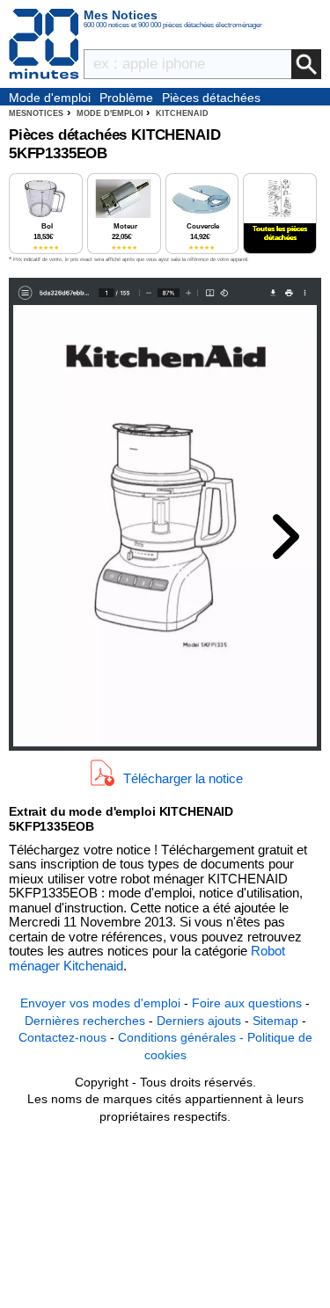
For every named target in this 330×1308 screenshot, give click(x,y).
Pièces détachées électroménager (211, 98)
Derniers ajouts (199, 1021)
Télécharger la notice (183, 778)
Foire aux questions (247, 1003)
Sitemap (275, 1021)
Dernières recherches (85, 1021)
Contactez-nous (62, 1037)
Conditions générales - (182, 1037)
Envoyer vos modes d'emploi (100, 1003)
